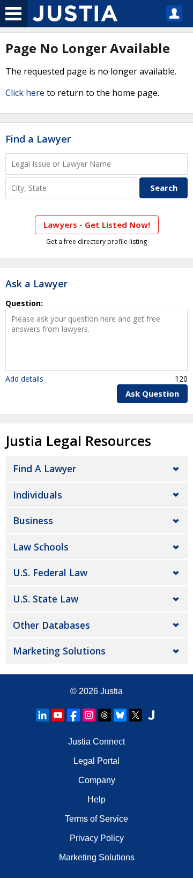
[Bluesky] (120, 715)
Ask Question (152, 393)
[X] (135, 715)
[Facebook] (73, 715)
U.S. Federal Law (50, 572)
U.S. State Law (45, 598)
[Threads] (104, 715)
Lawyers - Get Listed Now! (96, 224)
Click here (24, 93)
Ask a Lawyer (36, 283)
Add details (24, 379)
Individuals (37, 494)
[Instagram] (89, 715)
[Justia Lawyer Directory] (151, 715)
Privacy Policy (97, 838)
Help (96, 799)
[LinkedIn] (42, 715)
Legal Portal (96, 760)
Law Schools (41, 546)
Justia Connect (96, 741)
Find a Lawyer (38, 138)
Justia (111, 691)
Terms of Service (96, 818)
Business (33, 520)
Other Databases (51, 625)
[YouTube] (57, 715)
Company (96, 780)
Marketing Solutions (59, 650)
